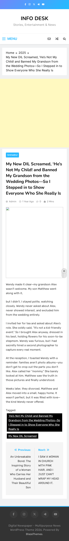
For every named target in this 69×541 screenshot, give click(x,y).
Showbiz (12, 155)
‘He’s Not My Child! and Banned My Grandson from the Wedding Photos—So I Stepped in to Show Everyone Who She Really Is (34, 422)
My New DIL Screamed (22, 436)
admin (12, 201)
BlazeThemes (34, 534)
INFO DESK (34, 18)
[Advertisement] (34, 113)
